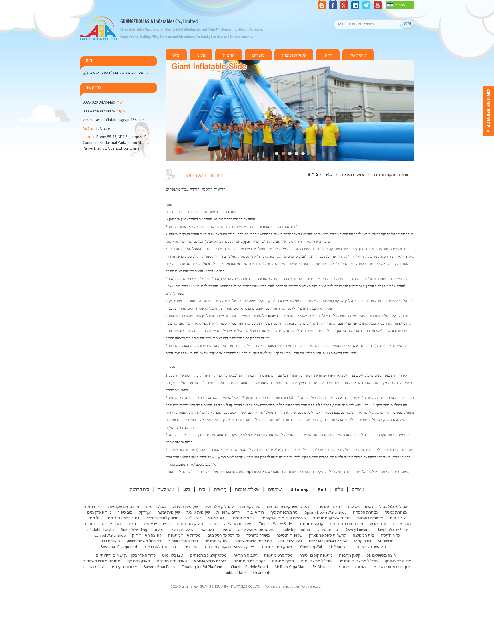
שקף (214, 524)
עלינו (201, 55)
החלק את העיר (182, 530)
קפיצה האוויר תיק (147, 536)
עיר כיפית (398, 518)
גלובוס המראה (245, 556)
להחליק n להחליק (219, 507)
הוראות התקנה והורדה (391, 175)
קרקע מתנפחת (310, 524)
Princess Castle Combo (328, 541)
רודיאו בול (255, 513)
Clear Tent (261, 573)
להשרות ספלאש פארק (327, 536)
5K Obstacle (322, 567)
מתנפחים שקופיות (123, 507)
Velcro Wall (217, 518)
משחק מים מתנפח (278, 547)
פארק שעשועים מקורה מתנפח (230, 547)
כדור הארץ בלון (143, 556)
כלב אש (207, 530)
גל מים (94, 518)
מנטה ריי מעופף (398, 561)
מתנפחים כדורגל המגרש (390, 524)
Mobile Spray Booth (210, 561)
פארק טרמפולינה (238, 524)
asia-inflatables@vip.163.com (120, 120)
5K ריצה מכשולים (381, 556)
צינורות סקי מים (123, 567)
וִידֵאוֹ (328, 55)
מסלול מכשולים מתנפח (358, 561)
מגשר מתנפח (215, 541)
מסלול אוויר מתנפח (184, 536)
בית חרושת (139, 489)
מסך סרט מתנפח (278, 556)
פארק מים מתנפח (172, 561)
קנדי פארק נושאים (183, 541)
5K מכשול (386, 541)
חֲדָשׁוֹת (229, 55)
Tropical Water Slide (275, 524)
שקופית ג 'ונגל (198, 513)
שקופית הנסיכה (289, 536)
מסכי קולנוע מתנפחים (208, 556)
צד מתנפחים (244, 518)
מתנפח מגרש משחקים (102, 561)
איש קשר (358, 55)
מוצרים (258, 55)
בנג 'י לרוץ (193, 518)
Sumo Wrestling (134, 530)
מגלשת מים (156, 507)
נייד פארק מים (99, 513)
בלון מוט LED (172, 556)
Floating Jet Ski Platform (202, 567)
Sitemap (299, 489)
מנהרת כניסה (396, 513)
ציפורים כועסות (370, 518)
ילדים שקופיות (228, 513)
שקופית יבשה (168, 513)
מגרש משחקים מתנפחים (288, 507)
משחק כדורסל (258, 536)
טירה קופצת (250, 507)
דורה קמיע (362, 541)
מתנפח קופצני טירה (315, 556)
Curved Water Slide (110, 536)
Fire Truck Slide (290, 541)
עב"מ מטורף (93, 567)
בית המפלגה (363, 536)
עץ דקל (145, 513)
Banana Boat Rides (159, 567)
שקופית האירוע (185, 507)
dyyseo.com (315, 586)
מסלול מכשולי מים (316, 561)
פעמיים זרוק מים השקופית (283, 518)
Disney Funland (358, 530)
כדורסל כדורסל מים (223, 536)
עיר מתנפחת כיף (284, 513)
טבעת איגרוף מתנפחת (331, 518)
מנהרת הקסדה (365, 513)
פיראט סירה (328, 530)
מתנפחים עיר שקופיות (102, 524)
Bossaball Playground (119, 547)
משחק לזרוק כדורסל (162, 518)
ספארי (225, 530)
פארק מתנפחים (190, 524)
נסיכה (132, 524)
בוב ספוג (125, 513)
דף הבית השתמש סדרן (253, 541)
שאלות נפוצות (294, 55)
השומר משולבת (359, 507)
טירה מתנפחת (328, 507)
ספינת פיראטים (157, 524)
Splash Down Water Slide (325, 513)
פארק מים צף (138, 561)
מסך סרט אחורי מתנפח (392, 567)
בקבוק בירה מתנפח (249, 561)
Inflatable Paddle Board (248, 567)
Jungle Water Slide (392, 530)
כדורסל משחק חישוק (144, 541)
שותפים (275, 489)
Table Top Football (296, 530)
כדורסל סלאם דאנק (160, 547)
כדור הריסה (390, 536)
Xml (322, 489)
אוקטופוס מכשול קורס (256, 530)
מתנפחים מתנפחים (346, 524)
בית (176, 55)
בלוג (186, 489)
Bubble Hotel (235, 573)
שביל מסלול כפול (393, 507)
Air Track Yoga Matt (290, 567)
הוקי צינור (190, 547)
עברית (400, 5)
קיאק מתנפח (349, 556)
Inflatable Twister (101, 530)
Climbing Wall (311, 547)
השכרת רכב (110, 541)
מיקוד (159, 530)
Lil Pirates (337, 547)
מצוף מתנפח (283, 561)
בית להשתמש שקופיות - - (373, 547)
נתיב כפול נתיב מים (122, 518)
